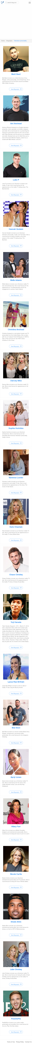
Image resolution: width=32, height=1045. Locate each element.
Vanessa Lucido (16, 478)
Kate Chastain (16, 527)
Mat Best (16, 728)
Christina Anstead (16, 330)
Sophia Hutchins (16, 428)
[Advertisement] (16, 22)
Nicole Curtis (16, 874)
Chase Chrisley (16, 575)
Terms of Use (11, 1042)
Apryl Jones (16, 777)
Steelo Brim (16, 922)
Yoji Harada (16, 622)
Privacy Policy (20, 1042)
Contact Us (28, 1042)
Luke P (16, 180)
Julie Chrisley (16, 970)
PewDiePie (16, 1019)
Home (3, 41)
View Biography (15, 89)
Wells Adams (16, 280)
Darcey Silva (16, 381)
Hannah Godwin (16, 229)
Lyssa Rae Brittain (16, 682)
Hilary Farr (16, 827)
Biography (9, 41)
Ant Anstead (16, 124)
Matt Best (16, 74)
